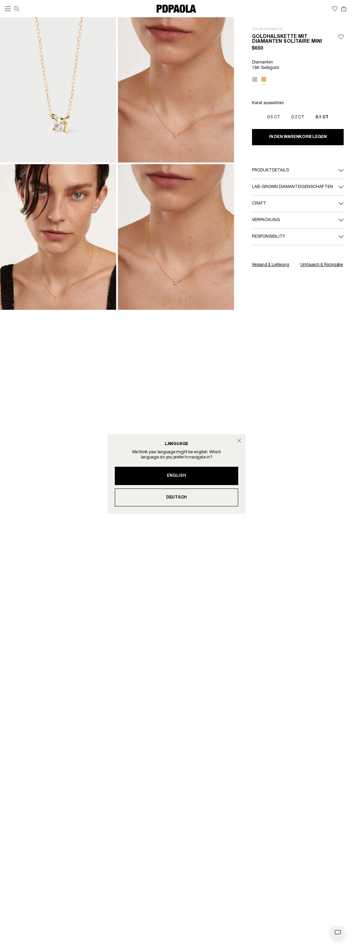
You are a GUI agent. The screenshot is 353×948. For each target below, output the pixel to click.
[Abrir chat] (338, 933)
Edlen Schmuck (267, 29)
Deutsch (176, 497)
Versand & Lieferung (270, 265)
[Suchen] (16, 8)
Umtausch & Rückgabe (321, 265)
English (176, 475)
